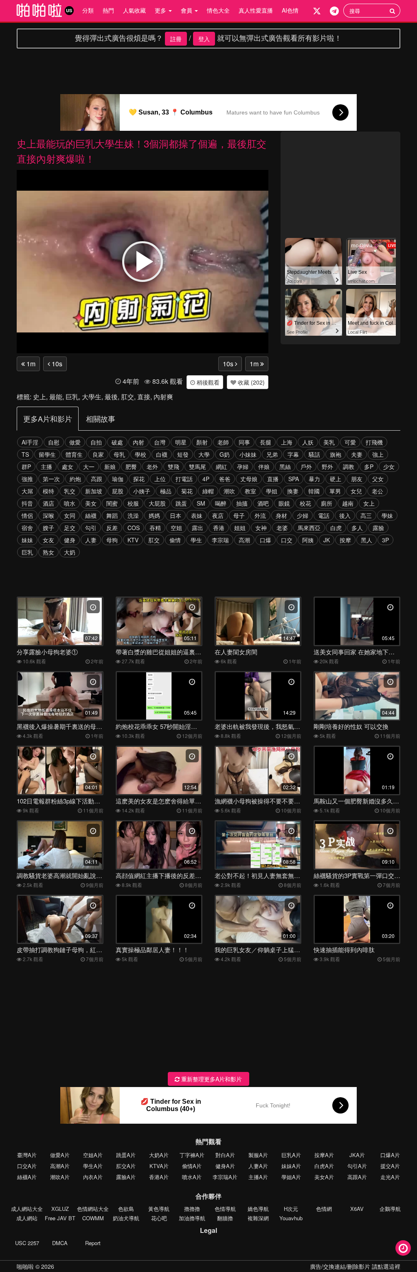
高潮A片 (60, 1166)
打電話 (184, 479)
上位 (160, 479)
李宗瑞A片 (225, 1177)
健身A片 (225, 1166)
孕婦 (242, 466)
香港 (218, 528)
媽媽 (154, 515)
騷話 (314, 454)
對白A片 (225, 1155)
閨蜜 (112, 503)
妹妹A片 (291, 1166)
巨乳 (72, 396)
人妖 (308, 442)
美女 (91, 503)
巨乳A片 (291, 1155)
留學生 (47, 454)
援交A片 (390, 1166)
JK (326, 540)
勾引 (91, 528)
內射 (138, 442)
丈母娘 (248, 479)
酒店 (48, 503)
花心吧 (159, 1218)
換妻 (292, 491)
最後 (111, 396)
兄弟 (272, 454)
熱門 (108, 10)
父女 (378, 479)
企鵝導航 (390, 1209)
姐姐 (240, 528)
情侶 (27, 515)
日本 (175, 515)
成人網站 (26, 1218)
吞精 (155, 528)
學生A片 (93, 1166)
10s (56, 363)
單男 (335, 491)
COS (133, 528)
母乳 (119, 454)
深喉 (48, 515)
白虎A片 (324, 1166)
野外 (327, 466)
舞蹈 (112, 515)
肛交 (127, 396)
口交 (286, 540)
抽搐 (242, 503)
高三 (366, 515)
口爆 (265, 540)
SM (201, 503)
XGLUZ (60, 1209)
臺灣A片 (27, 1155)
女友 (48, 540)
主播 (46, 466)
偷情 (175, 540)
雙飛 (173, 466)
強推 (27, 479)
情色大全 (218, 10)
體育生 (74, 454)
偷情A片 (192, 1166)
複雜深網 (258, 1218)
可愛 (350, 442)
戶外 (306, 466)
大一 (88, 466)
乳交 (69, 491)
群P (26, 466)
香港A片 (159, 1177)
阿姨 (308, 540)
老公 (377, 491)
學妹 (387, 515)
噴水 (69, 503)
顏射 (202, 442)
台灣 (159, 442)
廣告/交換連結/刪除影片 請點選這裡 (355, 1266)
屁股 (117, 491)
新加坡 (93, 491)
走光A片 (390, 1177)
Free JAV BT (60, 1218)
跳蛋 (181, 503)
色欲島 (126, 1209)
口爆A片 (390, 1155)
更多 (161, 10)
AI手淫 (30, 442)
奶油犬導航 (126, 1218)
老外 (152, 466)
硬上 (335, 479)
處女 (67, 466)
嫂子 (48, 528)
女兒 (356, 491)
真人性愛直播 (256, 10)
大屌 (27, 491)
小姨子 (141, 491)
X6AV (357, 1209)
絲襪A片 (27, 1177)
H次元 (291, 1209)
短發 (183, 454)
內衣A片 (93, 1177)
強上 (378, 454)
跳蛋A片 (126, 1155)
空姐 (176, 528)
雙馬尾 (197, 466)
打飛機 (374, 442)
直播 (273, 479)
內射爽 (163, 396)
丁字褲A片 (192, 1155)
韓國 (314, 491)
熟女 (48, 552)
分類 (88, 10)
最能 (55, 396)
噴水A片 (192, 1177)
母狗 (112, 540)
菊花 (187, 491)
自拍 (96, 442)
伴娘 (264, 466)
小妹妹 (248, 454)
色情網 (324, 1209)
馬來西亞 (309, 528)
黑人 (366, 540)
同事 (244, 442)
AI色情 (290, 10)
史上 (39, 396)
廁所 (326, 503)
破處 (117, 442)
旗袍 (335, 454)
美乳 (329, 442)
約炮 (75, 479)
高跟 (96, 479)
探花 (139, 479)
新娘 (110, 466)
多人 (357, 528)
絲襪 (91, 515)
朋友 (356, 479)
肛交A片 (126, 1166)
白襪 (161, 454)
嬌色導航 (258, 1209)
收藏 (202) (250, 382)
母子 (239, 515)
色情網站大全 (93, 1209)
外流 (260, 515)
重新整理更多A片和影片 (211, 1079)
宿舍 (27, 528)
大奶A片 (159, 1155)
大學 (204, 454)
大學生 (91, 396)
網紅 (221, 466)
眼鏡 (284, 503)
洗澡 (133, 515)
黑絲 (285, 466)
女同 (69, 515)
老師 (223, 442)
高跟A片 (357, 1177)
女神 (261, 528)
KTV (132, 540)
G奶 (224, 454)
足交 (69, 528)
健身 (69, 540)
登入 (204, 39)
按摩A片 (324, 1155)
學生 (196, 540)
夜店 (218, 515)
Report (93, 1243)
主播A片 (258, 1177)
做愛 (75, 442)
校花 (305, 503)
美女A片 (324, 1177)
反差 (112, 528)
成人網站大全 (27, 1209)
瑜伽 (117, 479)
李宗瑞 (220, 540)
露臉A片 (126, 1177)
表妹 (196, 515)
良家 (98, 454)
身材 (281, 515)
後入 (345, 515)
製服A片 (258, 1155)
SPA (293, 479)
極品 (165, 491)
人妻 (91, 540)
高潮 (244, 540)
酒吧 (263, 503)
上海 (286, 442)
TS (25, 454)
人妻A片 (258, 1166)
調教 (348, 466)
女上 (369, 503)
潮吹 (229, 491)
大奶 (69, 552)
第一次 (51, 479)
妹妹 (27, 540)
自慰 (53, 442)
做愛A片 (60, 1155)
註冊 (176, 39)
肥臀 (131, 466)
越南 (347, 503)
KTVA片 (159, 1166)
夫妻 (356, 454)
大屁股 (157, 503)
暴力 (314, 479)
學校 (140, 454)
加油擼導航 (192, 1218)
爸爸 (224, 479)
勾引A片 (357, 1166)
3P (385, 540)
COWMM (93, 1218)
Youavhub (291, 1218)
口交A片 (27, 1166)
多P (368, 466)
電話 (323, 515)
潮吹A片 (60, 1177)
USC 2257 (27, 1243)
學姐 (271, 491)
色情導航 (225, 1209)
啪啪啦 (25, 1266)
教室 (250, 491)
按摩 (345, 540)
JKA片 (357, 1155)
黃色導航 (158, 1209)
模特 (48, 491)
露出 (197, 528)
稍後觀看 (207, 382)
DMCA (60, 1243)
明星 (181, 442)
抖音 (27, 503)
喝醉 (220, 503)
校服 (133, 503)
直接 (143, 396)
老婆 (282, 528)
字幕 (293, 454)
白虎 (336, 528)
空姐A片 (93, 1155)
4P (205, 479)
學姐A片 (291, 1177)
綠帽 (208, 491)
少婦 (302, 515)
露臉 (378, 528)
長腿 (265, 442)
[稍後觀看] (403, 1248)
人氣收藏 (134, 10)
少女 (389, 466)
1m (30, 363)
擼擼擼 (192, 1209)
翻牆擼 (225, 1218)
